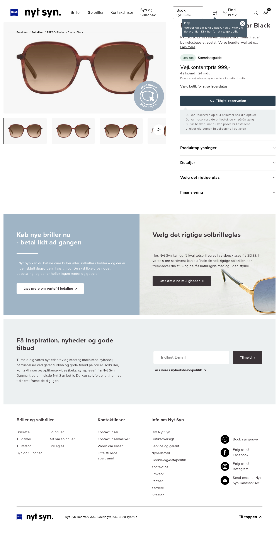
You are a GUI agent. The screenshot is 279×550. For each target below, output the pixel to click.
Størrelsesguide (210, 58)
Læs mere (187, 47)
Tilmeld (246, 357)
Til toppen (248, 517)
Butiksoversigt (162, 439)
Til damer (24, 439)
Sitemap (157, 495)
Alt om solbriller (62, 439)
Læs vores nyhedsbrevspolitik (178, 370)
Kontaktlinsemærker (113, 439)
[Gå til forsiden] (35, 517)
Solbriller (56, 432)
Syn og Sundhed (30, 453)
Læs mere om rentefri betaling (49, 288)
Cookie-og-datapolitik (168, 460)
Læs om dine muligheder (180, 281)
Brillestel (24, 432)
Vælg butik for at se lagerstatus (203, 86)
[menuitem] (76, 12)
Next (158, 129)
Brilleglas (56, 446)
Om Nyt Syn (160, 432)
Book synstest (184, 13)
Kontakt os (159, 467)
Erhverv (157, 474)
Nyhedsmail (160, 453)
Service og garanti (165, 446)
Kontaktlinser (108, 432)
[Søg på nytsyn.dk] (256, 13)
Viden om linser (110, 446)
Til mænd (24, 446)
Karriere (157, 488)
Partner (157, 481)
